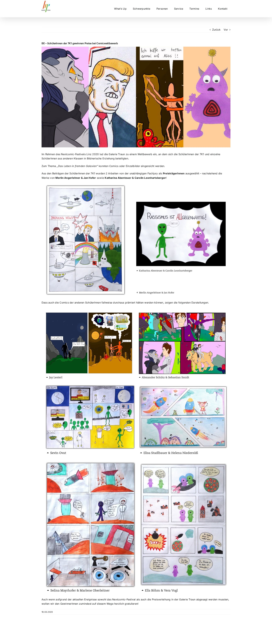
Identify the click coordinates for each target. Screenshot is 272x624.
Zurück (216, 29)
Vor (226, 29)
